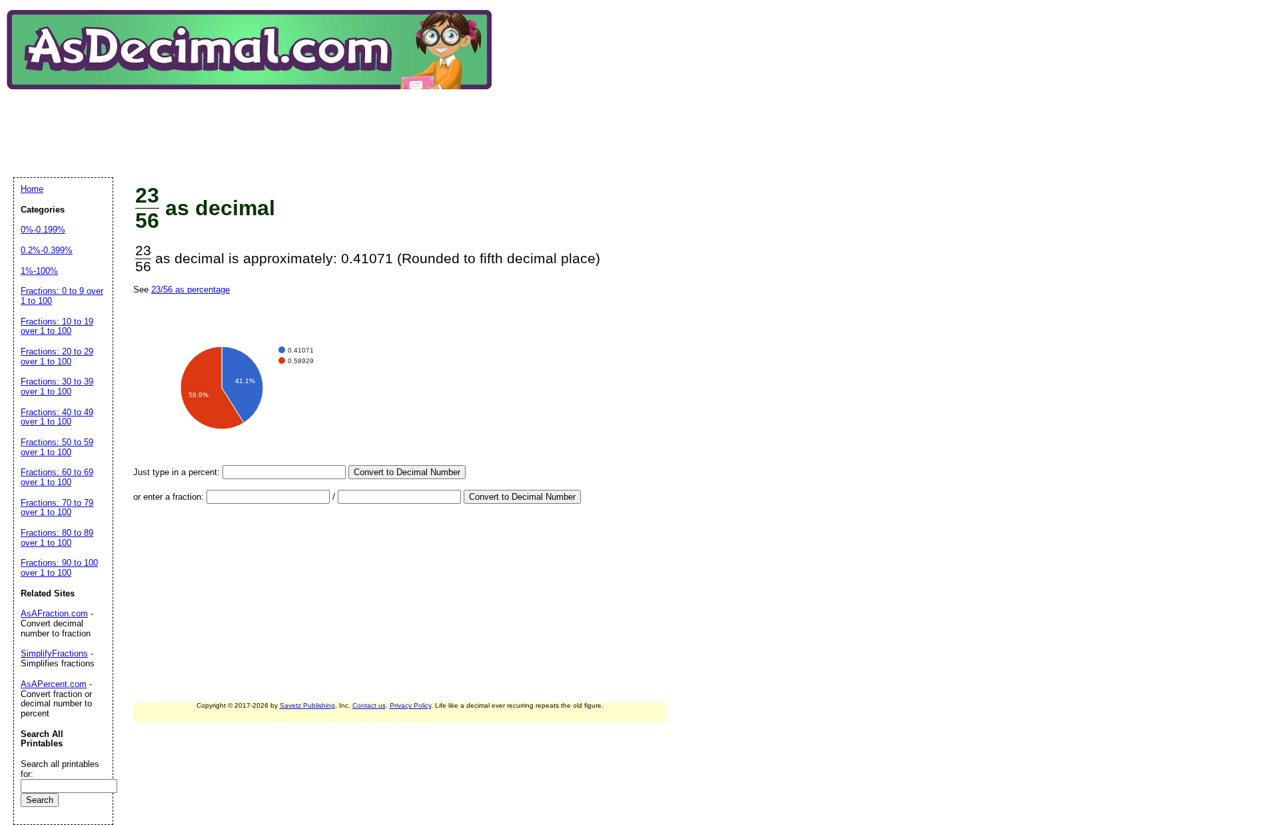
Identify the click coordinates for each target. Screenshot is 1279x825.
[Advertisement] (255, 123)
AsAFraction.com (54, 613)
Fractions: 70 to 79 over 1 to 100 (57, 508)
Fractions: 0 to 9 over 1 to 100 (62, 296)
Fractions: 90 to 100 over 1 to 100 (59, 568)
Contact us (369, 705)
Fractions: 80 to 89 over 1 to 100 (57, 538)
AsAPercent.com (54, 684)
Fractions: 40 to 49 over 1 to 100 (57, 417)
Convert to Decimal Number (407, 472)
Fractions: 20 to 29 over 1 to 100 (57, 357)
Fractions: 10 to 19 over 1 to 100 (57, 327)
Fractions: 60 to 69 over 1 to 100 (57, 477)
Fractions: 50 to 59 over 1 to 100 (57, 447)
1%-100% (39, 271)
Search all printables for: (60, 769)
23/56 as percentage (190, 290)
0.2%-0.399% (47, 250)
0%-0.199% (43, 230)
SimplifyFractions (54, 653)
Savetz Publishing (307, 705)
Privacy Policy (410, 705)
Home (32, 189)
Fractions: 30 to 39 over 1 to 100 (57, 387)
